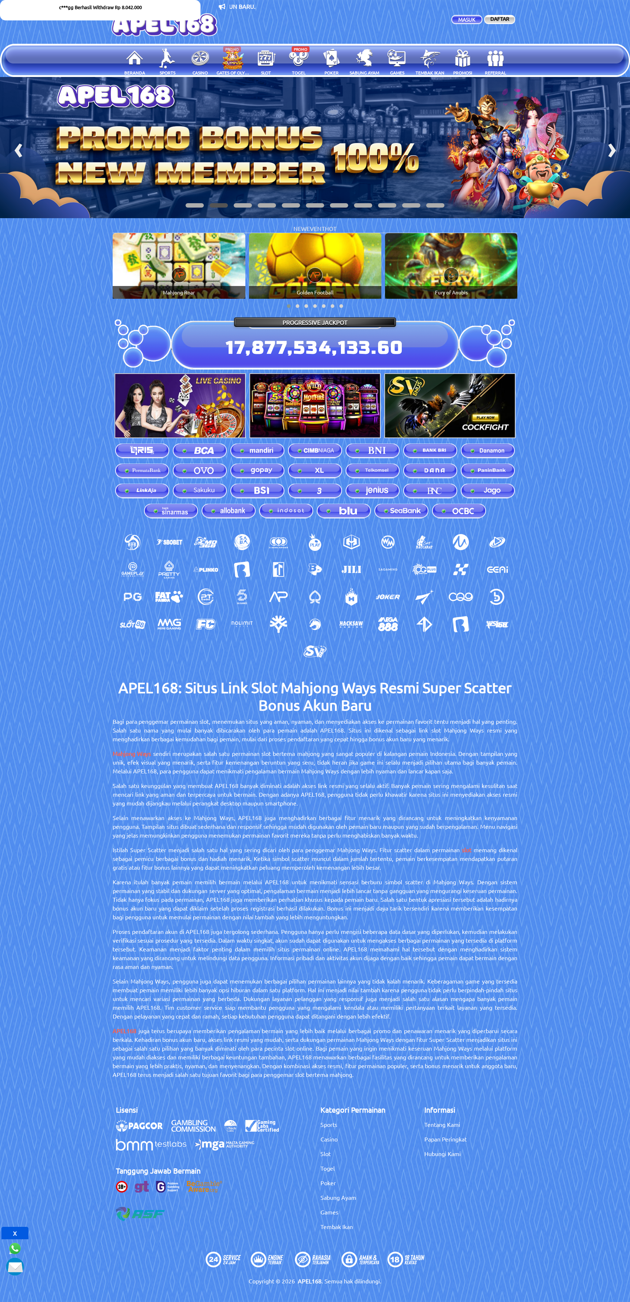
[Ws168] (497, 624)
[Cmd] (205, 542)
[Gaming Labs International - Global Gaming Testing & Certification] (265, 1129)
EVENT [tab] (316, 228)
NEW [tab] (300, 228)
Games (329, 1212)
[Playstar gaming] (424, 597)
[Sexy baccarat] (424, 542)
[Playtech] (497, 542)
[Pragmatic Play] (315, 542)
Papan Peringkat (445, 1139)
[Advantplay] (278, 597)
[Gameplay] (132, 569)
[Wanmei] (387, 542)
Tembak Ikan (336, 1226)
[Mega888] (387, 624)
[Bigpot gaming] (315, 569)
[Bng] (497, 597)
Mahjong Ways (132, 753)
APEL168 (124, 1030)
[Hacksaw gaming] (351, 624)
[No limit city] (242, 624)
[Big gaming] (242, 569)
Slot (325, 1153)
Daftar (499, 18)
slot (466, 849)
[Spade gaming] (315, 597)
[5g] (242, 597)
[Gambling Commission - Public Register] (197, 1129)
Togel (327, 1168)
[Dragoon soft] (315, 624)
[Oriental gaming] (424, 569)
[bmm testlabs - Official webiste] (155, 1148)
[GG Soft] (351, 542)
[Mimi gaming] (169, 624)
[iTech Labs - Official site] (234, 1129)
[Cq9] (460, 597)
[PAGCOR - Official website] (143, 1129)
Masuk (466, 19)
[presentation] (18, 147)
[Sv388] (315, 651)
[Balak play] (460, 624)
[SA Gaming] (387, 569)
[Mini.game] (205, 569)
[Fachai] (205, 624)
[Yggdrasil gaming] (278, 624)
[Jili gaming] (351, 569)
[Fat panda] (169, 597)
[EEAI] (497, 569)
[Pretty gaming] (169, 569)
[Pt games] (205, 597)
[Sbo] (169, 542)
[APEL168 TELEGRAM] (15, 1265)
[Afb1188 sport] (132, 542)
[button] (195, 205)
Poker (328, 1182)
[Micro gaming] (460, 542)
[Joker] (387, 597)
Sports (328, 1124)
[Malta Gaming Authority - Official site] (228, 1148)
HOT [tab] (331, 228)
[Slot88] (132, 624)
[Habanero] (351, 597)
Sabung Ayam (338, 1197)
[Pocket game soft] (132, 597)
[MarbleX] (460, 569)
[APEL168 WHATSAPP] (15, 1247)
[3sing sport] (278, 542)
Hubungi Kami (442, 1153)
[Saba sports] (242, 542)
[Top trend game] (278, 569)
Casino (329, 1139)
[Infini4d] (424, 624)
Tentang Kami (442, 1124)
